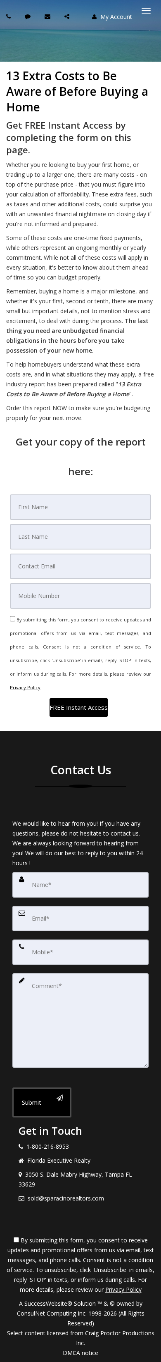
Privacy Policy (25, 687)
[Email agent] (48, 16)
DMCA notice (80, 1353)
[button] (79, 707)
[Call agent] (9, 16)
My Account (115, 17)
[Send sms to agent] (29, 16)
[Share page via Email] (67, 16)
